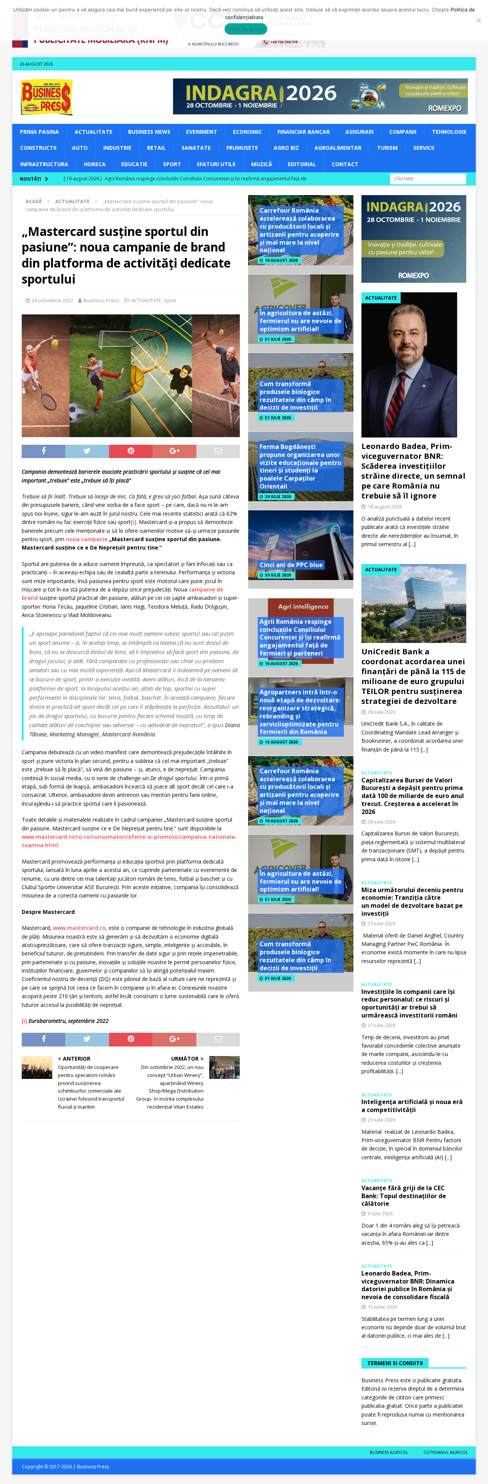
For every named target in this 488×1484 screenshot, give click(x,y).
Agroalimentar (338, 147)
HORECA (95, 164)
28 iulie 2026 (381, 711)
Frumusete (242, 147)
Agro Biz (286, 147)
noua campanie (87, 539)
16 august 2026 (281, 663)
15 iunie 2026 (382, 1306)
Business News (149, 131)
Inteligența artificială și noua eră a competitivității (412, 1106)
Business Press (101, 300)
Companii (402, 131)
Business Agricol (389, 1452)
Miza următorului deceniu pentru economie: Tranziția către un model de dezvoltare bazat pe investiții (412, 902)
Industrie (117, 147)
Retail (156, 147)
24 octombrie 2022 (52, 300)
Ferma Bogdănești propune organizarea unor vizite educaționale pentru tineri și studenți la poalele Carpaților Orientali (300, 466)
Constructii (38, 147)
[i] (133, 522)
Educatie (134, 164)
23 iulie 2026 (381, 1119)
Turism (387, 147)
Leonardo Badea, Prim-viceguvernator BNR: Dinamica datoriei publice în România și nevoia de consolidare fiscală (407, 1285)
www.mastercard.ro (79, 927)
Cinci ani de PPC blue (291, 565)
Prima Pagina (39, 131)
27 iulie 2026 (381, 923)
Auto (80, 147)
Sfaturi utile (216, 164)
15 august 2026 (281, 742)
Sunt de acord (245, 29)
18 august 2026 (385, 506)
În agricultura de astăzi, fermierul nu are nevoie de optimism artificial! (301, 321)
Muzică (261, 164)
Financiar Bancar (304, 131)
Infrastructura (44, 164)
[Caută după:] (428, 178)
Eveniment (201, 131)
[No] (478, 20)
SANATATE (196, 147)
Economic (247, 131)
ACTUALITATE (93, 131)
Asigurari (359, 131)
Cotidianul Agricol (446, 1452)
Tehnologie (449, 131)
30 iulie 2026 (278, 496)
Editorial (302, 164)
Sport (172, 164)
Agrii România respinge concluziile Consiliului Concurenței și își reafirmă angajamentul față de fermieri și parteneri (300, 637)
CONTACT (345, 164)
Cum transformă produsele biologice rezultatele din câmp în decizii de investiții (295, 396)
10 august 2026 (281, 260)
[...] (412, 544)
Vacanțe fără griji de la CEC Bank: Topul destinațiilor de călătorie (403, 1196)
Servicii (423, 147)
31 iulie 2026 (278, 339)
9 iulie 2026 (380, 1213)
